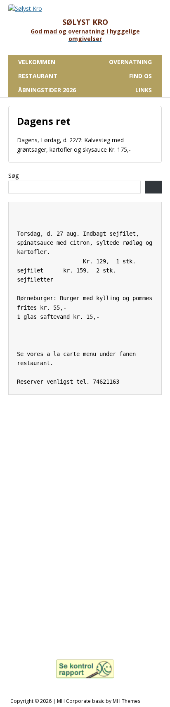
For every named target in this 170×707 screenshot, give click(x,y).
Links (143, 90)
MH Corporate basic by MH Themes (98, 701)
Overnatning (130, 62)
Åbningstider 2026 (47, 90)
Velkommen (36, 62)
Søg (13, 175)
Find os (140, 76)
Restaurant (37, 76)
